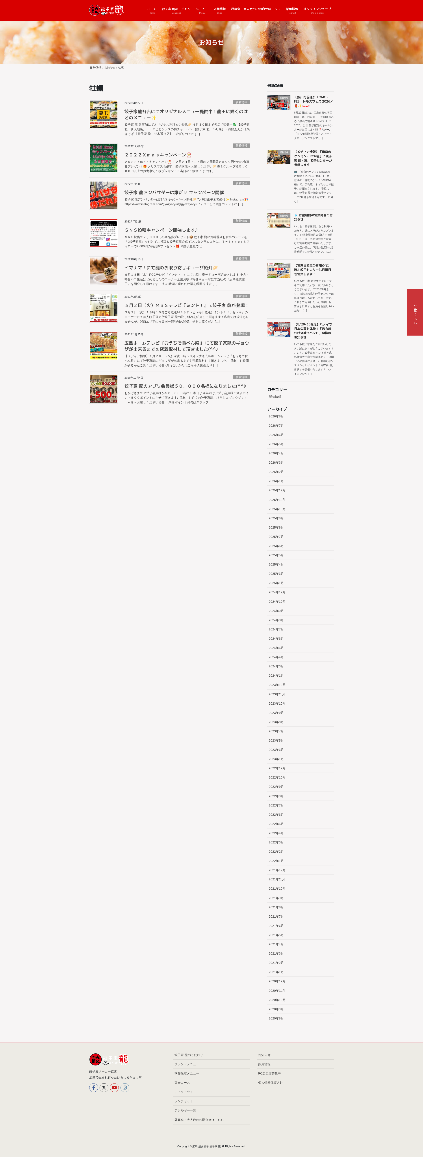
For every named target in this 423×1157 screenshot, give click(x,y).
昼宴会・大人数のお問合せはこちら (199, 1120)
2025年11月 (277, 499)
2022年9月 (276, 786)
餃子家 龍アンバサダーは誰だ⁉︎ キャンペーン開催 (174, 192)
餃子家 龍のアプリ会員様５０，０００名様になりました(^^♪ (185, 386)
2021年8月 (276, 907)
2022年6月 (276, 814)
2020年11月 (277, 990)
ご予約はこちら (415, 312)
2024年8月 (276, 620)
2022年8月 (276, 796)
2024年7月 (276, 629)
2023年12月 (277, 685)
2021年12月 (277, 870)
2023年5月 (276, 740)
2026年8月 (276, 416)
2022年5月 (276, 824)
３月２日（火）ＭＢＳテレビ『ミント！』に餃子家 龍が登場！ (186, 305)
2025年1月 (276, 583)
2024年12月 (277, 592)
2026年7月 (276, 425)
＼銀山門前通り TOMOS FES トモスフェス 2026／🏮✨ (313, 101)
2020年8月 (276, 1018)
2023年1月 (276, 759)
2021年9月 (276, 898)
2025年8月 (276, 527)
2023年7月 (276, 731)
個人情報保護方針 (270, 1082)
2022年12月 (277, 768)
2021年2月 (276, 962)
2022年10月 (277, 777)
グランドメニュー (186, 1064)
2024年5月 (276, 648)
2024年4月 (276, 657)
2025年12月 (277, 490)
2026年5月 (276, 444)
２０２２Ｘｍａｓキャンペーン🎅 (158, 155)
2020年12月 (277, 981)
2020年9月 (276, 1009)
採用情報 (264, 1064)
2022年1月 (276, 861)
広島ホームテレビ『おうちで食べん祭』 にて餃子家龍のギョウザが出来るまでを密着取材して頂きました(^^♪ (186, 346)
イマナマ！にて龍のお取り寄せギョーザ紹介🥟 (171, 267)
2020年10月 (277, 1000)
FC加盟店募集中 (269, 1073)
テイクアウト (183, 1092)
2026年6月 (276, 435)
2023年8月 (276, 722)
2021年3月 (276, 953)
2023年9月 (276, 712)
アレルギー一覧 (185, 1110)
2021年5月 (276, 935)
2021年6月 (276, 925)
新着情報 (241, 102)
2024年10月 (277, 601)
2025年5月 (276, 555)
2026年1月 (276, 481)
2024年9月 (276, 611)
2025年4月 (276, 564)
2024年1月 (276, 675)
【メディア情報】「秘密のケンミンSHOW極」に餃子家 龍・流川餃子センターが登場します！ (313, 158)
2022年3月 (276, 842)
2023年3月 (276, 749)
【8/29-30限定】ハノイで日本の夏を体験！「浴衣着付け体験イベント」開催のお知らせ (313, 330)
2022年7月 (276, 805)
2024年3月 (276, 666)
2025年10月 (277, 509)
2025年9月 (276, 518)
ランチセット (183, 1101)
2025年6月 (276, 546)
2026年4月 (276, 453)
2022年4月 (276, 833)
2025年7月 (276, 536)
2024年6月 (276, 638)
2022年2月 (276, 851)
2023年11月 (277, 694)
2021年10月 (277, 888)
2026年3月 (276, 462)
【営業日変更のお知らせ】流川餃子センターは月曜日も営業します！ (312, 269)
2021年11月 (277, 879)
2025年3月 (276, 573)
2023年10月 (277, 703)
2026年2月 (276, 472)
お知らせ (264, 1055)
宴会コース (182, 1082)
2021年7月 (276, 916)
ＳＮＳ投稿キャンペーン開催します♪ (161, 230)
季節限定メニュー (186, 1073)
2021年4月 (276, 944)
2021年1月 (276, 972)
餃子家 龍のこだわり (188, 1055)
